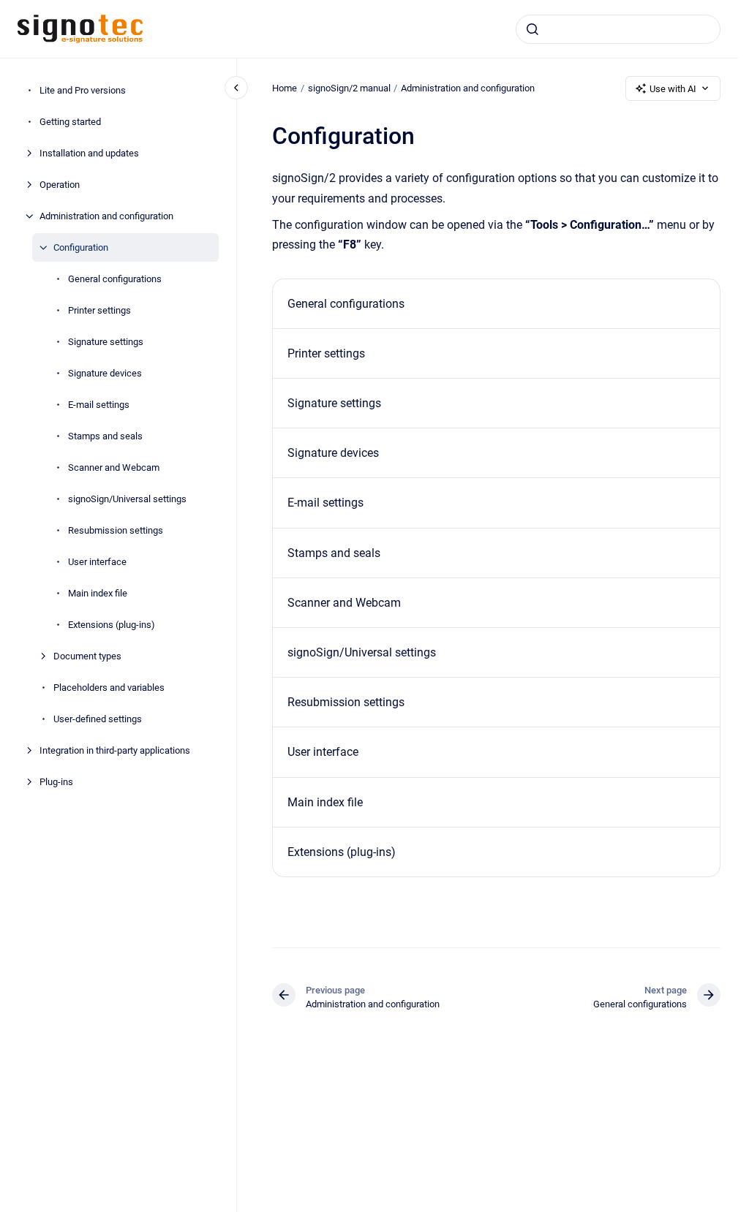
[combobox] (618, 29)
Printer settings (99, 310)
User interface (97, 561)
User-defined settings (97, 718)
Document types (87, 656)
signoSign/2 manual (349, 88)
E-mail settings (98, 404)
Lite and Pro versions (82, 90)
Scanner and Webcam (113, 467)
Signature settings (105, 341)
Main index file (97, 593)
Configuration (80, 247)
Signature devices (105, 373)
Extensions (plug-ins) (111, 624)
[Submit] (532, 29)
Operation (59, 184)
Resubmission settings (115, 530)
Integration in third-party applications (114, 750)
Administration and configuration (106, 216)
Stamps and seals (105, 436)
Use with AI (673, 88)
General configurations (115, 278)
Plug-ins (56, 781)
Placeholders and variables (109, 687)
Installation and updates (89, 153)
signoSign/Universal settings (127, 498)
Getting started (70, 121)
